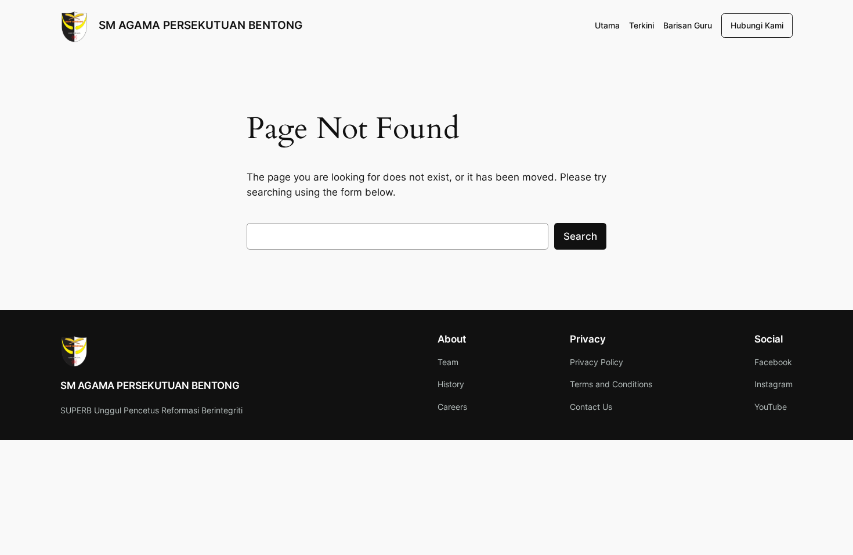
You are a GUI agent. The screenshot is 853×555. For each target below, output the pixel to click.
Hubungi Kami (757, 25)
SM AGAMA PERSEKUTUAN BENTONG (200, 25)
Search (580, 236)
